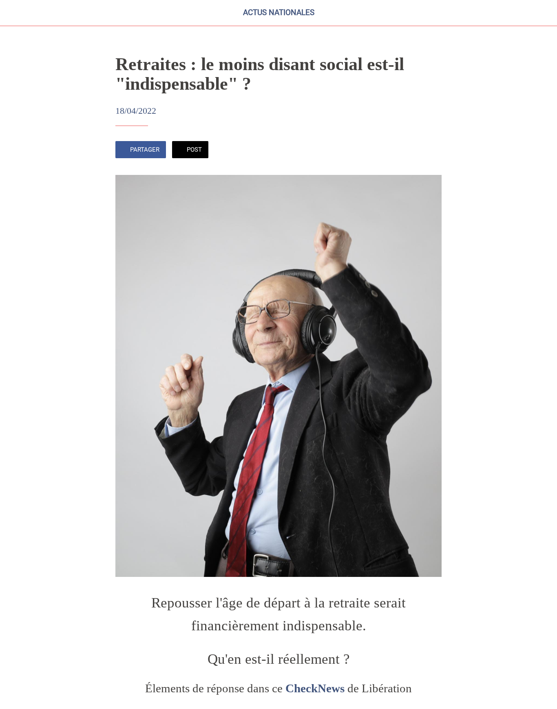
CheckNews (315, 688)
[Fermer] (13, 13)
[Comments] (432, 150)
